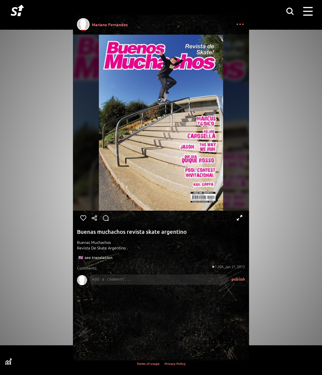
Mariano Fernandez (110, 24)
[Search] (290, 11)
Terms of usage (148, 363)
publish (238, 279)
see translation (98, 257)
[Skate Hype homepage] (17, 19)
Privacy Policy (175, 363)
